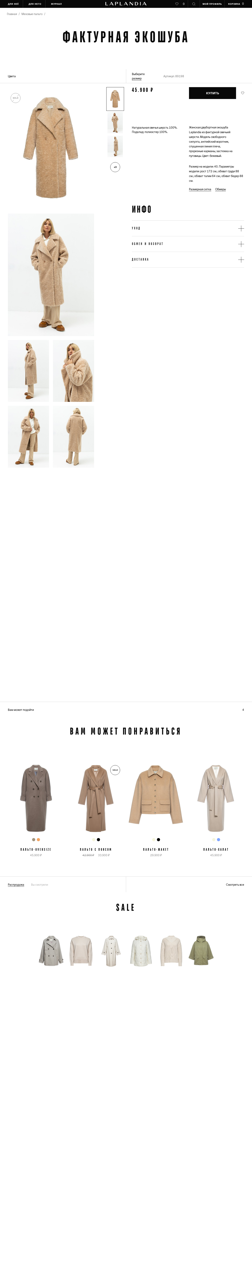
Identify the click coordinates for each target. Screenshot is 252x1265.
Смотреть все (235, 884)
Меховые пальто (32, 14)
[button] (115, 99)
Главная (12, 14)
